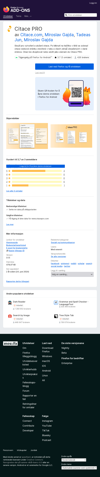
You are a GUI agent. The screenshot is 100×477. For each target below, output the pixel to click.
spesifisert (26, 457)
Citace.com (31, 34)
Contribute (28, 425)
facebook (55, 263)
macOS (46, 361)
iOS (44, 365)
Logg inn (93, 3)
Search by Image (21, 315)
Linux (45, 375)
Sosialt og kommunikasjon (63, 242)
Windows (47, 356)
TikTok (45, 430)
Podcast (46, 440)
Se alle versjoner (58, 256)
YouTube (47, 425)
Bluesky (46, 435)
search (89, 263)
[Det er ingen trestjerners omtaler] (37, 178)
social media (56, 266)
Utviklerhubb (29, 369)
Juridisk (34, 450)
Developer (28, 430)
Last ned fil (40, 72)
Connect (27, 421)
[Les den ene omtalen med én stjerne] (37, 185)
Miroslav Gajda (59, 34)
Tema (18, 16)
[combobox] (80, 15)
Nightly (65, 348)
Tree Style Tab (66, 315)
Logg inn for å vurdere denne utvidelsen (35, 166)
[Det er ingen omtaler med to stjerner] (37, 182)
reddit (73, 263)
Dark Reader (19, 302)
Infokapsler (22, 450)
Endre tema (66, 464)
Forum (26, 390)
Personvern (8, 450)
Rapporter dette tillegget (17, 281)
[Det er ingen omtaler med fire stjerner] (37, 174)
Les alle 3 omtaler (14, 191)
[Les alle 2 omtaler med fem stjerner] (37, 171)
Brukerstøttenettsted (16, 245)
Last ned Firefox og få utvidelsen (64, 66)
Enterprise (66, 363)
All (43, 380)
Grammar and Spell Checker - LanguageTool (73, 303)
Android (46, 370)
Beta (64, 352)
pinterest (65, 263)
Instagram (47, 421)
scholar (81, 263)
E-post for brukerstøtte (16, 248)
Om (24, 348)
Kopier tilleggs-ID (16, 251)
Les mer (10, 224)
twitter (67, 266)
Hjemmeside (12, 242)
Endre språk (66, 456)
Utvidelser (8, 16)
